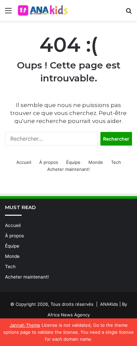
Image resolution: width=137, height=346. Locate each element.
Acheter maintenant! (68, 169)
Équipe (73, 162)
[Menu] (8, 12)
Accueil (23, 162)
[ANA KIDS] (43, 10)
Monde (95, 162)
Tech (116, 162)
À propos (48, 162)
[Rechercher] (128, 12)
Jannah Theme (25, 325)
